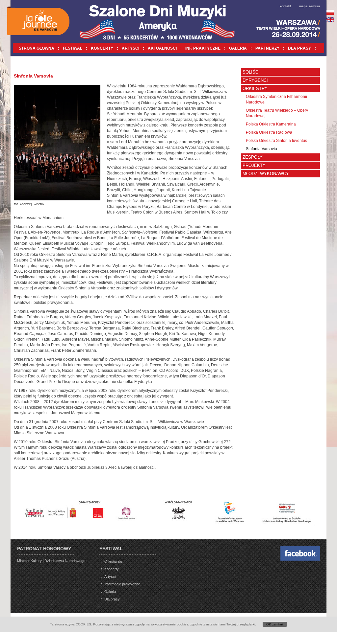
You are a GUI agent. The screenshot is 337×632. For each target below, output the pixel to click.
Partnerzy (267, 48)
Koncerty (102, 48)
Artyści (130, 48)
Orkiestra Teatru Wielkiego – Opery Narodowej (277, 113)
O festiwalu (113, 561)
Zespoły (253, 157)
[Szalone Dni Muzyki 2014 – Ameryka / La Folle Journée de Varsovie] (38, 21)
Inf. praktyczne (202, 48)
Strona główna (36, 48)
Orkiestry (255, 88)
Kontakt (285, 6)
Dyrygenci (255, 80)
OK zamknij (274, 624)
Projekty (254, 165)
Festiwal (72, 48)
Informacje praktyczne (122, 584)
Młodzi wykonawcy (266, 173)
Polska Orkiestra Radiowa (269, 132)
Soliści (251, 72)
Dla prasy (299, 48)
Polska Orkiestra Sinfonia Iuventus (276, 140)
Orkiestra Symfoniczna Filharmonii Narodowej (276, 99)
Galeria (238, 48)
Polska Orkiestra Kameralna (271, 124)
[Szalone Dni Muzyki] (300, 559)
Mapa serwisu (309, 6)
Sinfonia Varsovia (261, 149)
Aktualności (162, 48)
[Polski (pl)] (330, 12)
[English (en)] (330, 19)
